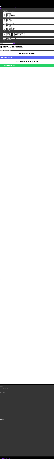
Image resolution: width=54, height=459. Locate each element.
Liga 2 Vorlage (9, 20)
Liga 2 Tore (8, 19)
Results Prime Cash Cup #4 (12, 38)
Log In (4, 40)
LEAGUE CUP (6, 30)
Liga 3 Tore (8, 25)
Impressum (5, 388)
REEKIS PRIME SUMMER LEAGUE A (15, 33)
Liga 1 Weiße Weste (10, 15)
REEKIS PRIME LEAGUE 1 (9, 11)
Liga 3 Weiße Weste (10, 28)
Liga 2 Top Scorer (10, 23)
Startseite (5, 10)
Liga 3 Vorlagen (9, 26)
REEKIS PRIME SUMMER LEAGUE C (15, 35)
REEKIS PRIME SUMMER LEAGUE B (15, 34)
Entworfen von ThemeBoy (6, 458)
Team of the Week (7, 39)
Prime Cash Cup (6, 37)
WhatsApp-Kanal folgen (9, 65)
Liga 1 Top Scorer (10, 16)
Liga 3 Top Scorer (10, 29)
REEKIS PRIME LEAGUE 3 (9, 24)
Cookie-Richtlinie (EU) (8, 390)
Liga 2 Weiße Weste (10, 21)
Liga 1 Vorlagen (9, 14)
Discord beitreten (8, 57)
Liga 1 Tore (8, 13)
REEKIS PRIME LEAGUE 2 (9, 18)
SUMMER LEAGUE (8, 32)
